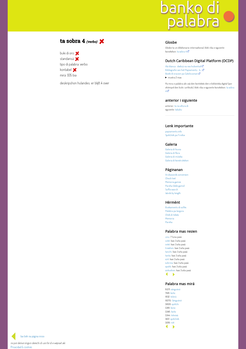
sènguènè (175, 289)
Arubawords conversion (176, 174)
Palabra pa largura (174, 210)
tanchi (168, 251)
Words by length (173, 193)
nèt (172, 322)
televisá (174, 315)
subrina (169, 262)
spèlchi (175, 304)
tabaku (178, 109)
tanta (167, 255)
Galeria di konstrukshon (177, 160)
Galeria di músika (173, 156)
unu (167, 236)
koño (172, 292)
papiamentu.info (173, 131)
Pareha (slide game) (175, 185)
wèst (167, 240)
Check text (170, 178)
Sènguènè (177, 300)
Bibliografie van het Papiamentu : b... (183, 69)
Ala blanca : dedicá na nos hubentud (183, 66)
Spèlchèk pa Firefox (175, 135)
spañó (168, 266)
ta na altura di (181, 105)
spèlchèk (174, 318)
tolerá (173, 296)
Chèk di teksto (172, 214)
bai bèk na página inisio (32, 336)
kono (173, 307)
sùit (167, 259)
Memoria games (173, 181)
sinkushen (170, 270)
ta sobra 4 (182, 51)
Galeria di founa (173, 149)
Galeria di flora (172, 152)
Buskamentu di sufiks (175, 207)
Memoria (169, 218)
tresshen (169, 248)
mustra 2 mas (174, 77)
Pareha (168, 222)
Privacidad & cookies (21, 347)
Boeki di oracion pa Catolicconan (181, 73)
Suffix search (171, 189)
